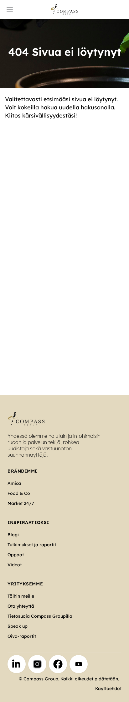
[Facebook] (58, 664)
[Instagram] (37, 664)
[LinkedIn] (17, 664)
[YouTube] (79, 664)
